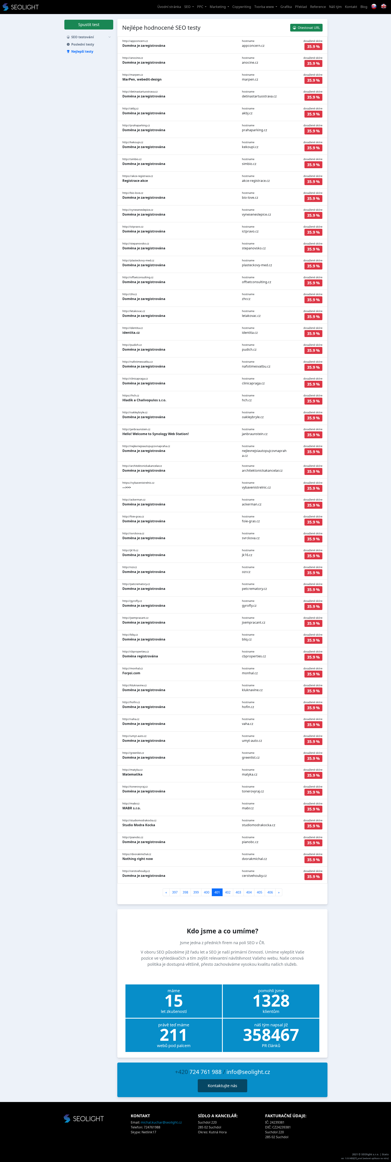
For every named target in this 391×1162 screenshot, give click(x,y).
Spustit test (88, 24)
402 (228, 892)
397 (175, 892)
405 (259, 892)
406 (270, 892)
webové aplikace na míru (375, 1158)
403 (238, 892)
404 (249, 892)
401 (217, 892)
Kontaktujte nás (222, 1085)
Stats (385, 1154)
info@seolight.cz (248, 1072)
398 (185, 892)
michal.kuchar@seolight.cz (161, 1122)
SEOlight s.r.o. (370, 1154)
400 (206, 892)
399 (196, 892)
